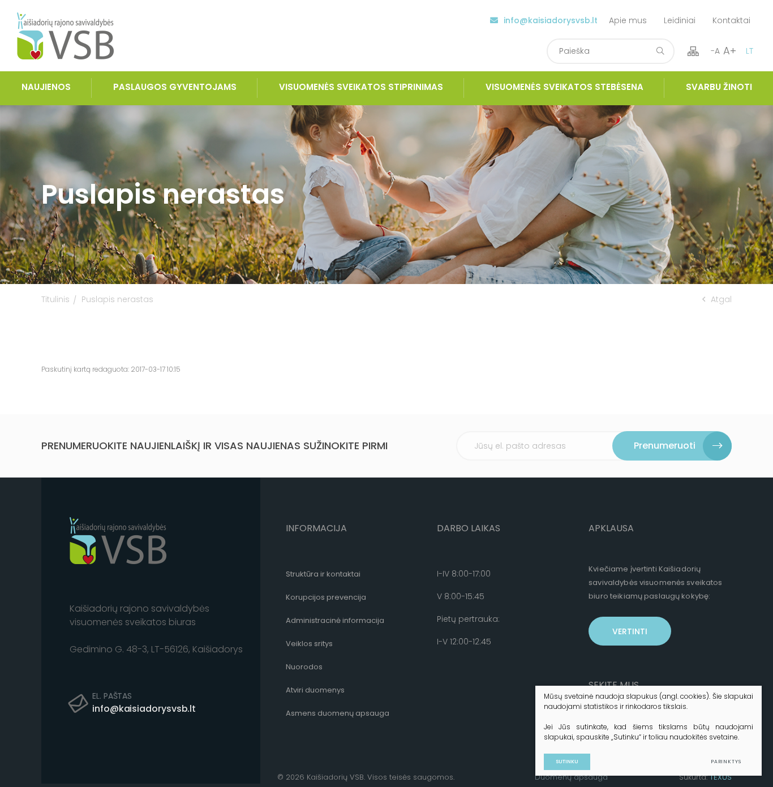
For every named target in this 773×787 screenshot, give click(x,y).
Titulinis (55, 299)
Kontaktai (731, 20)
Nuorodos (304, 666)
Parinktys (726, 761)
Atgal (721, 299)
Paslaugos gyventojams (175, 87)
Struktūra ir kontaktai (323, 574)
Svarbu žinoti (719, 87)
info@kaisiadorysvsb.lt (551, 20)
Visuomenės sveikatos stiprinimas (361, 87)
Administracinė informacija (335, 620)
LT (749, 51)
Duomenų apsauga (571, 777)
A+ (729, 51)
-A (715, 51)
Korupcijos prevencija (326, 597)
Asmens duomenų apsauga (337, 713)
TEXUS (721, 777)
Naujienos (46, 87)
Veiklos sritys (309, 643)
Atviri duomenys (315, 690)
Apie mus (628, 20)
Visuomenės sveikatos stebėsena (564, 87)
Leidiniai (679, 20)
